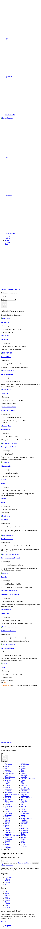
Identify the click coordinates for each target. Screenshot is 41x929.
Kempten (7, 804)
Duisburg (7, 782)
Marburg (7, 818)
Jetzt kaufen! (4, 921)
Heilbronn (8, 797)
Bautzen (7, 766)
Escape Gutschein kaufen (10, 289)
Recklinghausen (9, 832)
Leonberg (24, 811)
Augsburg (24, 763)
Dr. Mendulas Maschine (8, 631)
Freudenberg (8, 789)
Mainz (6, 816)
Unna (6, 842)
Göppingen (8, 790)
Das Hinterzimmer (7, 539)
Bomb (3, 502)
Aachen (7, 763)
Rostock (23, 835)
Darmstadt (24, 775)
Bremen (23, 771)
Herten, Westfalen (26, 797)
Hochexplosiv (5, 613)
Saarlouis (23, 837)
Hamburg (24, 794)
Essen (6, 784)
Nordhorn (24, 827)
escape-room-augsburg (8, 410)
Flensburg (24, 785)
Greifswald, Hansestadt (12, 794)
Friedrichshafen (25, 789)
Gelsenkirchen (25, 792)
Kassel (7, 803)
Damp (6, 775)
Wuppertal (8, 848)
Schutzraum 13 (6, 466)
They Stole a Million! (7, 648)
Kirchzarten (8, 806)
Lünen (6, 809)
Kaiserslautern (9, 801)
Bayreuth (23, 766)
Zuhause (7, 238)
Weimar (23, 844)
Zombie (3, 667)
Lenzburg (7, 811)
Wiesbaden (24, 846)
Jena (22, 799)
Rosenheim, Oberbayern (12, 835)
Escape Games (9, 237)
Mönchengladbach (26, 818)
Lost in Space (5, 393)
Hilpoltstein (8, 799)
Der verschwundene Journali (10, 558)
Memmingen (24, 822)
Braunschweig (9, 771)
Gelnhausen (8, 792)
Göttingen (24, 790)
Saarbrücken (8, 837)
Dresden (23, 780)
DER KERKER (6, 357)
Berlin (6, 768)
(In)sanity (4, 577)
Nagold (7, 823)
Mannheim (24, 816)
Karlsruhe (24, 801)
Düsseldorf (24, 777)
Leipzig (23, 809)
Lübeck (23, 808)
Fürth (22, 784)
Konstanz (7, 808)
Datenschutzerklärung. (24, 863)
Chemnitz (24, 773)
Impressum (8, 925)
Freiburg (23, 787)
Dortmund (8, 780)
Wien (6, 846)
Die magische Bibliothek (8, 447)
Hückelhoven (25, 796)
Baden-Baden (25, 765)
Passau (7, 828)
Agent (3, 483)
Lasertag (7, 242)
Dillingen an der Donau (28, 778)
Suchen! (4, 306)
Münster (7, 822)
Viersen (23, 842)
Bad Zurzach (8, 765)
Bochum (7, 770)
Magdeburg (8, 815)
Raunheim (8, 830)
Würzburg (8, 844)
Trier (22, 841)
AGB (6, 926)
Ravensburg (24, 830)
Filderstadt (8, 785)
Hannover (8, 796)
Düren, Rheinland (10, 777)
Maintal (23, 815)
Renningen (8, 834)
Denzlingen (8, 778)
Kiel (22, 804)
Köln (22, 803)
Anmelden (35, 863)
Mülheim (7, 820)
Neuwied (23, 825)
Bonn (22, 770)
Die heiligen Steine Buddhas (10, 594)
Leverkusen (8, 813)
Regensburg (24, 832)
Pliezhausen (24, 828)
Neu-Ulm (7, 825)
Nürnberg (24, 823)
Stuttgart (7, 841)
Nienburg (7, 827)
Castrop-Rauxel (9, 773)
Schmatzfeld (8, 839)
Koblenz (23, 806)
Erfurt (22, 782)
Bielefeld (23, 768)
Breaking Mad (5, 429)
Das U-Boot (4, 520)
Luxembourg (25, 813)
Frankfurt (7, 787)
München (24, 820)
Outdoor (7, 240)
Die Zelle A (4, 339)
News (6, 244)
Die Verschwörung (7, 374)
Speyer (23, 839)
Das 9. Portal (5, 322)
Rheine (23, 834)
